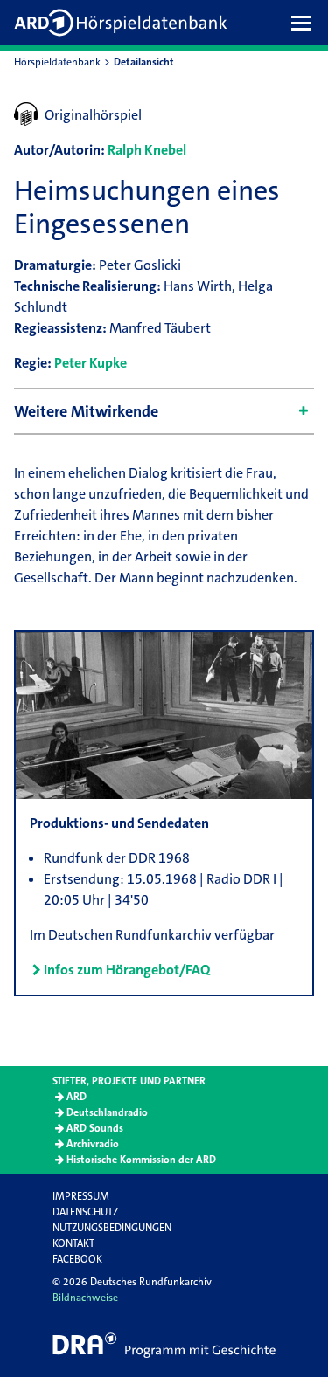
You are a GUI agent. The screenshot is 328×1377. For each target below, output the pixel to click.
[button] (305, 22)
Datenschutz (85, 1212)
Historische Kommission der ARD (141, 1160)
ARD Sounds (94, 1128)
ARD (76, 1097)
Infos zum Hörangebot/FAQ (127, 969)
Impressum (80, 1196)
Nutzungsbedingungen (111, 1228)
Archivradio (92, 1144)
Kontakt (73, 1243)
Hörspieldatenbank (57, 62)
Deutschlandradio (107, 1112)
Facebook (77, 1259)
